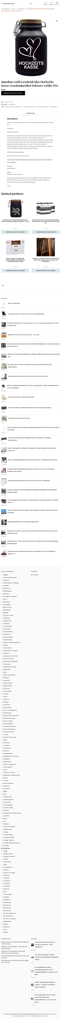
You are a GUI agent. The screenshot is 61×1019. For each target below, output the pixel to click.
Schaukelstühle (7, 797)
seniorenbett (53, 106)
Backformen (6, 588)
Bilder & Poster (7, 607)
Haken (5, 672)
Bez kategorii (7, 604)
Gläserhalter (6, 669)
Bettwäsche (6, 602)
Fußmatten (6, 653)
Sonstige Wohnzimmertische (11, 843)
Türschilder (6, 886)
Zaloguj (51, 4)
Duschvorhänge (7, 631)
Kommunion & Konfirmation (11, 715)
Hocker (5, 696)
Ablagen (5, 575)
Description (30, 113)
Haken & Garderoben (9, 675)
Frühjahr (5, 645)
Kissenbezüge (7, 713)
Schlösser (6, 810)
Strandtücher (7, 862)
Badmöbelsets (7, 591)
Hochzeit (5, 694)
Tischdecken (6, 881)
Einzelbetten (6, 634)
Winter (5, 929)
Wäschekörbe (7, 908)
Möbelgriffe (6, 759)
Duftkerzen (6, 623)
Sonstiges (6, 845)
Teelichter (6, 870)
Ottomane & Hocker (9, 772)
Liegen (5, 740)
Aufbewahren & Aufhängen (11, 583)
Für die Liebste (7, 648)
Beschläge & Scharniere (10, 596)
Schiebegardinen (8, 805)
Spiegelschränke (8, 854)
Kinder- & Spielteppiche (10, 710)
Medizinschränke (8, 753)
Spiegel (5, 851)
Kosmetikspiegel (7, 724)
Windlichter (6, 927)
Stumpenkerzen (7, 867)
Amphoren (6, 580)
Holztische (6, 699)
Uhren (5, 891)
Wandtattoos (7, 905)
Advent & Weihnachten (10, 577)
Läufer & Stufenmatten (10, 737)
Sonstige (5, 832)
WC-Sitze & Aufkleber (9, 919)
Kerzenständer (7, 707)
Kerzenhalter (6, 705)
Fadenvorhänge (7, 640)
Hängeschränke (7, 686)
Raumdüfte (6, 786)
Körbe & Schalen (8, 721)
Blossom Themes (27, 1016)
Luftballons (6, 745)
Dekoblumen (6, 618)
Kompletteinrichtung (9, 718)
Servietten (6, 816)
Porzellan (5, 780)
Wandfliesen (6, 900)
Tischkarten (6, 883)
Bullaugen (6, 612)
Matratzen (6, 751)
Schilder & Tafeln (8, 807)
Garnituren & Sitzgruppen (10, 661)
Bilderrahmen (7, 610)
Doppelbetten (7, 621)
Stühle (5, 864)
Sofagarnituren (7, 829)
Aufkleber (6, 585)
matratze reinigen (29, 106)
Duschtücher (7, 629)
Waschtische (7, 910)
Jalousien (6, 702)
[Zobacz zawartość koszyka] (56, 3)
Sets (4, 821)
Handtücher (6, 680)
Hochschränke (7, 691)
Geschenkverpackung (9, 667)
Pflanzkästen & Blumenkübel (11, 775)
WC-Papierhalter (8, 916)
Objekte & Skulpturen (9, 764)
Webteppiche (7, 921)
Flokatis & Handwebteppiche (11, 642)
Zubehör (5, 932)
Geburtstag (6, 664)
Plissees (5, 778)
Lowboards (6, 742)
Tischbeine (6, 878)
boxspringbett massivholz (14, 106)
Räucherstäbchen (8, 783)
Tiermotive (6, 875)
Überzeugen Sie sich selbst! (13, 93)
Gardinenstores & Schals (10, 656)
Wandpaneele (7, 902)
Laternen (5, 734)
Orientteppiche (7, 767)
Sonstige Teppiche (8, 840)
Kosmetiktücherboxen (9, 726)
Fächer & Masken (8, 637)
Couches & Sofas (8, 615)
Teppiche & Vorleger (9, 872)
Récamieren (6, 789)
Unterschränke (7, 894)
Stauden (5, 859)
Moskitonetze (7, 761)
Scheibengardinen (8, 799)
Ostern (5, 770)
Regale (5, 791)
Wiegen (5, 924)
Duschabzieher (7, 626)
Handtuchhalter (7, 683)
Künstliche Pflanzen (8, 732)
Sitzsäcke (6, 824)
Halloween (6, 677)
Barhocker (6, 594)
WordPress (45, 1016)
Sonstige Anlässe (8, 835)
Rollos (5, 794)
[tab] (30, 113)
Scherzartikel (7, 802)
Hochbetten (6, 688)
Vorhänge (6, 897)
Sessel (5, 818)
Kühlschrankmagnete (9, 729)
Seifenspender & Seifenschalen (12, 813)
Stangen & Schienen (9, 856)
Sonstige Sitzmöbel (8, 837)
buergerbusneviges (8, 3)
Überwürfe (6, 889)
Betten (5, 599)
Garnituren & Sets (8, 659)
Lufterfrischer (7, 748)
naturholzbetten (42, 106)
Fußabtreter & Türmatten (10, 650)
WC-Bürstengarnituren (9, 913)
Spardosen (12, 104)
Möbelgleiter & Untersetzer (11, 756)
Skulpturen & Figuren (9, 826)
